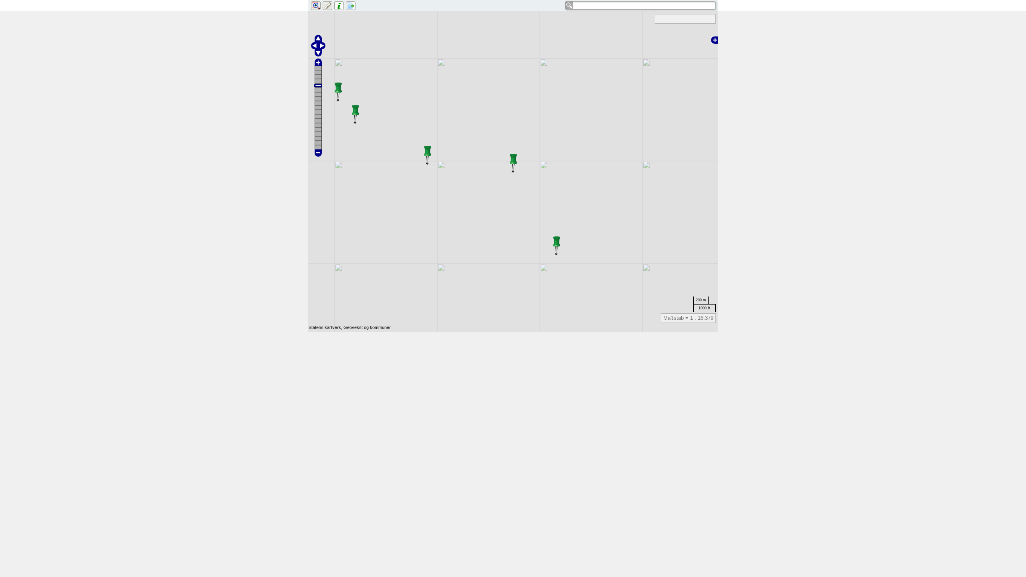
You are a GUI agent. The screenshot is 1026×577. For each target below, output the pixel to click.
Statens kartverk (325, 327)
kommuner (380, 327)
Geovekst (353, 327)
